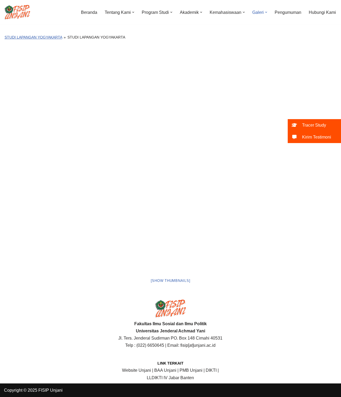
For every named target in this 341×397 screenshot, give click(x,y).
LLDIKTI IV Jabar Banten (170, 377)
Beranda (89, 12)
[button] (133, 12)
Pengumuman (288, 12)
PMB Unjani (191, 370)
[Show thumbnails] (170, 281)
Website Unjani (136, 370)
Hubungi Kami (322, 12)
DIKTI (211, 370)
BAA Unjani (165, 370)
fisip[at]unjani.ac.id (198, 345)
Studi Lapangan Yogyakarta (33, 37)
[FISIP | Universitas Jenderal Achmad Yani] (17, 12)
